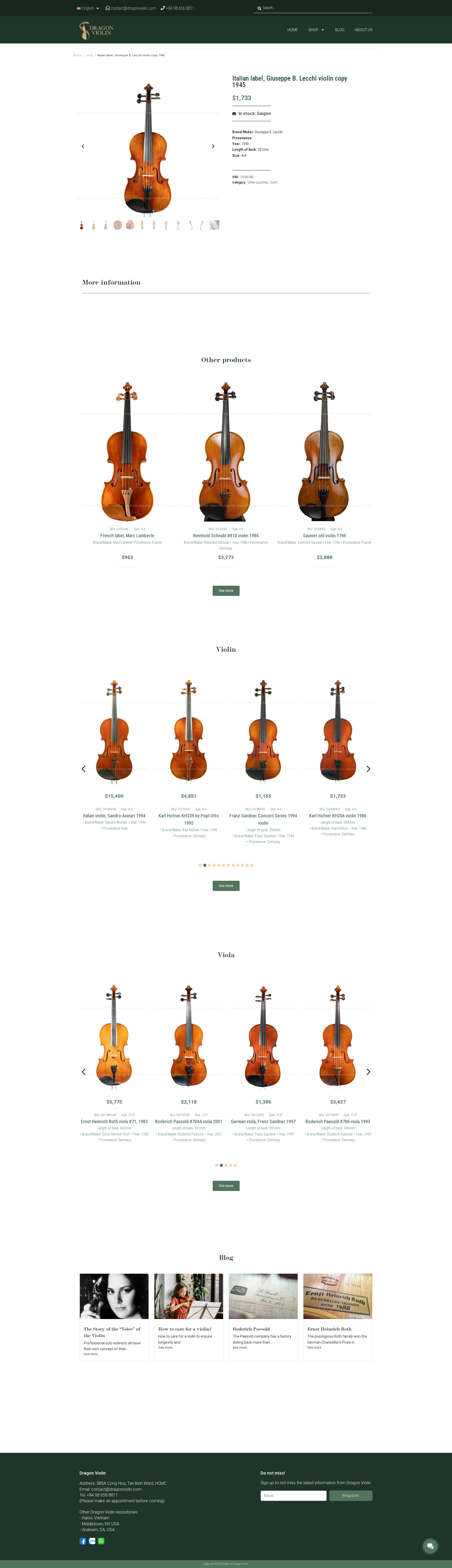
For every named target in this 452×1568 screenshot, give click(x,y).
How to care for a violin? (185, 1329)
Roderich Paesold (251, 1329)
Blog (339, 30)
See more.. (91, 1354)
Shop (313, 30)
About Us (363, 30)
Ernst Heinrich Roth (329, 1329)
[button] (83, 146)
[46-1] (148, 146)
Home (292, 30)
